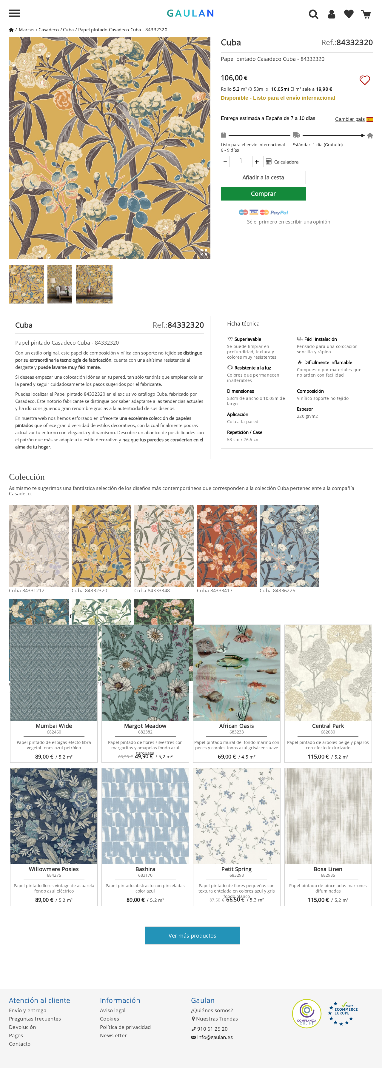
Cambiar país (350, 119)
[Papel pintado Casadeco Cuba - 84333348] (190, 546)
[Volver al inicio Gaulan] (11, 30)
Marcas (26, 30)
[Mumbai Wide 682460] (53, 672)
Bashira (145, 869)
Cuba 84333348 (152, 590)
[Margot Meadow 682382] (145, 672)
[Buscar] (313, 15)
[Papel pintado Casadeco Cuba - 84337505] (190, 640)
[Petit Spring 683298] (236, 816)
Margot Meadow (145, 725)
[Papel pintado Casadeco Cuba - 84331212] (65, 546)
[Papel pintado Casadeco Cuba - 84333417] (253, 546)
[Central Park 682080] (328, 672)
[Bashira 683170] (145, 816)
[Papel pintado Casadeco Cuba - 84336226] (316, 546)
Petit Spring (236, 869)
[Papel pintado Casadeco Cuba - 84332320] (128, 546)
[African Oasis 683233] (236, 672)
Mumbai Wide (54, 725)
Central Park (328, 725)
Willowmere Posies (54, 869)
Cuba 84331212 (26, 590)
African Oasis (236, 725)
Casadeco (48, 30)
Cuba (68, 30)
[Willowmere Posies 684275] (53, 816)
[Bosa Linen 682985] (328, 816)
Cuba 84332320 (89, 590)
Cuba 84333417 (214, 590)
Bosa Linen (328, 869)
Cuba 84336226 (277, 590)
